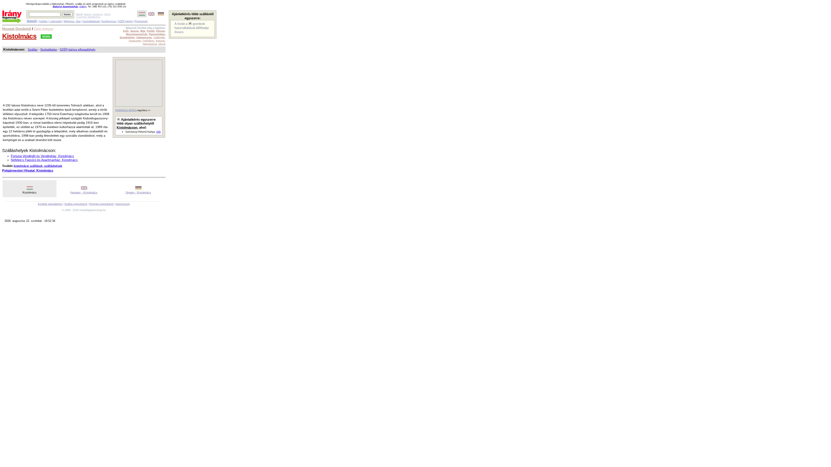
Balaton (88, 14)
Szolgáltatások (91, 21)
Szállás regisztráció (75, 204)
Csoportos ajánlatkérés (88, 17)
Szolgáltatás (48, 49)
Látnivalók (56, 21)
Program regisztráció (101, 204)
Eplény (82, 6)
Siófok (107, 14)
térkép (46, 36)
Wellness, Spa (72, 21)
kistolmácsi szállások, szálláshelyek (38, 166)
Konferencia (109, 21)
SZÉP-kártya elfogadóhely (77, 49)
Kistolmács (19, 36)
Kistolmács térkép (126, 110)
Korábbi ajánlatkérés (50, 204)
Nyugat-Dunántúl (16, 29)
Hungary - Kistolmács (83, 192)
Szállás (43, 21)
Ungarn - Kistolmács (138, 192)
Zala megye (43, 29)
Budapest (98, 14)
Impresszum (123, 204)
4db (158, 131)
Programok (141, 21)
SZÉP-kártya (125, 21)
